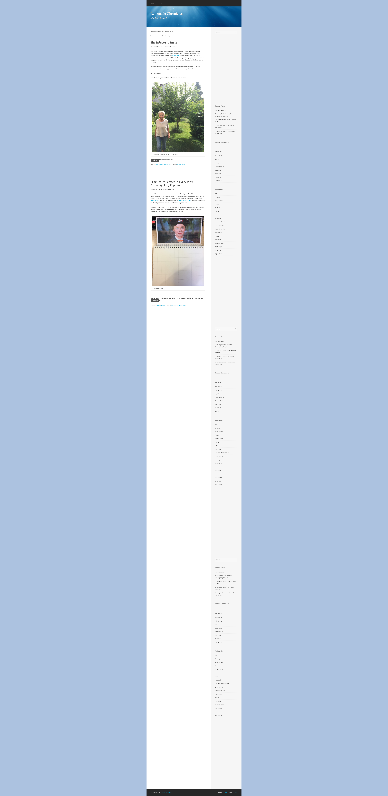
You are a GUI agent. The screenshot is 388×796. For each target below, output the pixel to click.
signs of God (218, 254)
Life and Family (167, 164)
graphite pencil (181, 164)
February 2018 (219, 159)
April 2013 (218, 177)
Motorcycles (218, 232)
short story (218, 250)
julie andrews (174, 305)
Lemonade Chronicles (167, 13)
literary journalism (220, 229)
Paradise (235, 792)
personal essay (219, 243)
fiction (217, 204)
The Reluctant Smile (164, 42)
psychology (218, 246)
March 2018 (218, 156)
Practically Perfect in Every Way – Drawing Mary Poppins (173, 183)
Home (153, 3)
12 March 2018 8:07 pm (156, 46)
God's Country (219, 208)
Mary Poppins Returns (185, 200)
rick (174, 46)
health (217, 211)
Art (157, 164)
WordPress (225, 792)
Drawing (160, 164)
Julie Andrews (197, 194)
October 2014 (219, 170)
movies (163, 305)
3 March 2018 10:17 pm (156, 189)
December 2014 (219, 166)
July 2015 (217, 163)
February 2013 (219, 180)
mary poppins (182, 305)
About (161, 3)
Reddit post (175, 55)
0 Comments (167, 46)
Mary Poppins (155, 200)
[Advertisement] (226, 69)
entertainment (219, 201)
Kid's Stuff (218, 218)
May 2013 (218, 173)
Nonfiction (218, 239)
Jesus (216, 215)
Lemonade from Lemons (222, 222)
